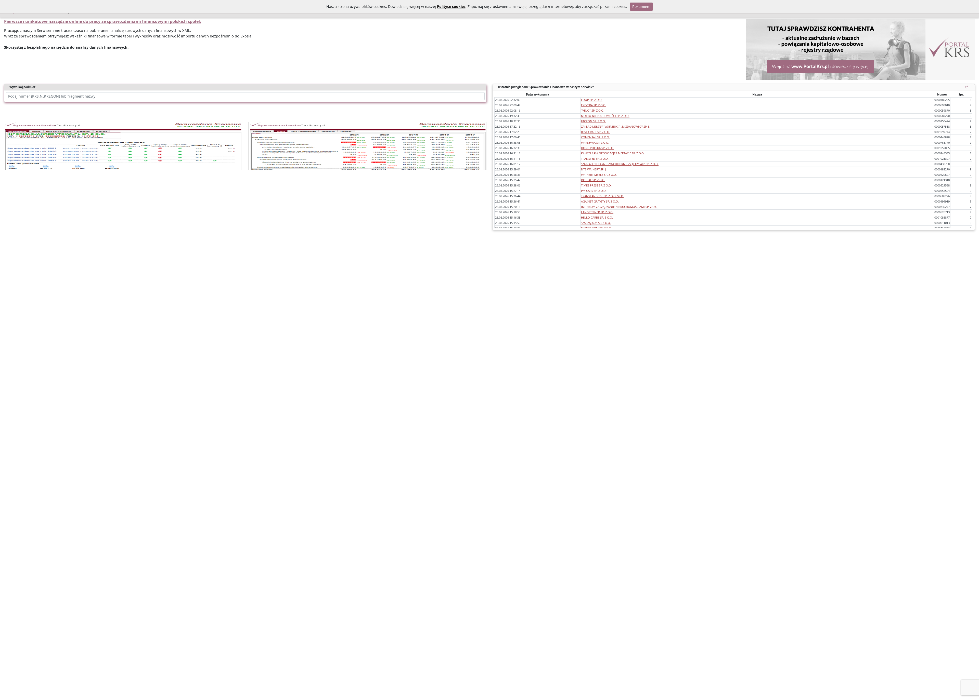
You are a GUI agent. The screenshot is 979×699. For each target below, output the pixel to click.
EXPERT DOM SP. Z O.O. (596, 228)
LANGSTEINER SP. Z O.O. (597, 212)
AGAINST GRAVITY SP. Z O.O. (600, 201)
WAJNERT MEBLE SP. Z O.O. (599, 175)
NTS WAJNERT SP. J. (594, 169)
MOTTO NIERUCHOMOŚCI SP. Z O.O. (605, 116)
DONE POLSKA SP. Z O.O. (597, 148)
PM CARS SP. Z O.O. (594, 191)
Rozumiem (641, 6)
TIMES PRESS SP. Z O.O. (596, 185)
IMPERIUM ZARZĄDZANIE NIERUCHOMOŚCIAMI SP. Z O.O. (619, 207)
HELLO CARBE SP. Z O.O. (597, 217)
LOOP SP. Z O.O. (591, 100)
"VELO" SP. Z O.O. (592, 110)
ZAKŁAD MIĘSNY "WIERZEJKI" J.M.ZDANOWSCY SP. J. (615, 126)
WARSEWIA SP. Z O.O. (595, 142)
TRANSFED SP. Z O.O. (595, 158)
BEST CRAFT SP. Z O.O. (595, 132)
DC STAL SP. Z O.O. (593, 180)
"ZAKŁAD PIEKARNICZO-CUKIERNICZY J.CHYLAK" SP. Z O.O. (620, 164)
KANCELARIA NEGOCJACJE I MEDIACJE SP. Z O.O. (613, 153)
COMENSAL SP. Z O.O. (595, 137)
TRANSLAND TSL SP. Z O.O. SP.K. (602, 196)
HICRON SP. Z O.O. (593, 121)
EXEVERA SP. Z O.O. (593, 105)
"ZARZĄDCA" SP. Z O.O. (596, 223)
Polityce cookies (451, 6)
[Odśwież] (967, 87)
